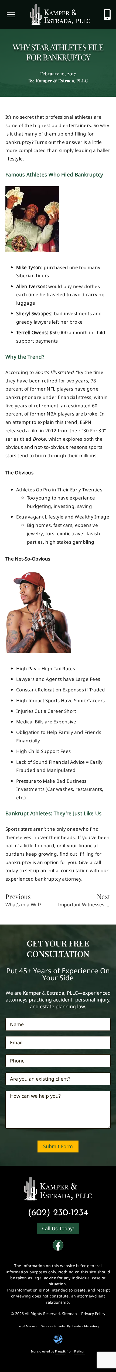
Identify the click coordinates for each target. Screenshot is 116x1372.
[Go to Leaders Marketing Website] (58, 1339)
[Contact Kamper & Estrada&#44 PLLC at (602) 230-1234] (107, 14)
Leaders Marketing (85, 1326)
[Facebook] (58, 1245)
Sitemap (69, 1313)
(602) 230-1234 (58, 1213)
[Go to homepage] (58, 1188)
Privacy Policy (93, 1313)
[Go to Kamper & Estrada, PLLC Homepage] (60, 14)
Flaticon (79, 1351)
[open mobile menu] (10, 14)
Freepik (60, 1351)
